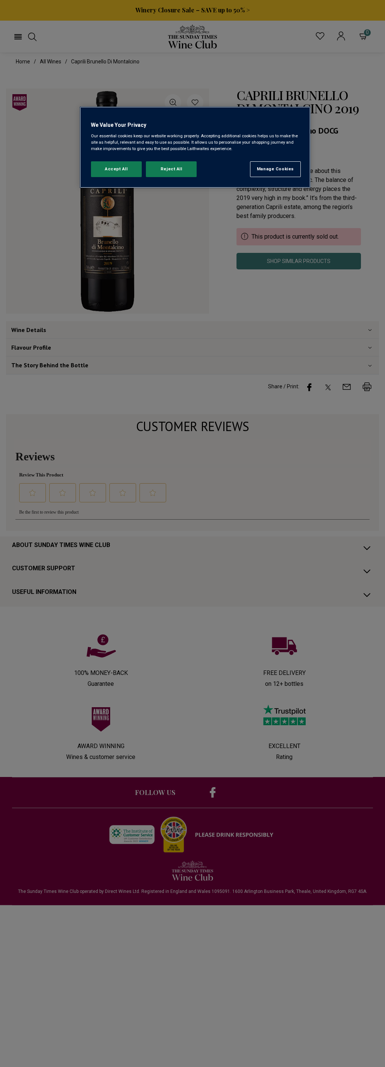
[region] (195, 147)
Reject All (171, 168)
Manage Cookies (275, 168)
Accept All (116, 168)
